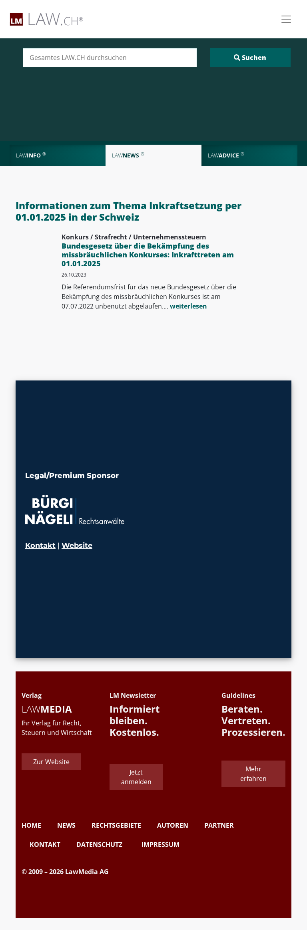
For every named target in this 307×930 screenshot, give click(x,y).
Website (77, 545)
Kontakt (40, 545)
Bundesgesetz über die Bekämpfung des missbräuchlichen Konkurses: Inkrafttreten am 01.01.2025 (148, 254)
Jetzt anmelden (136, 777)
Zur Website (51, 761)
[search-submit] (250, 57)
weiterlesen (188, 306)
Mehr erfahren (253, 774)
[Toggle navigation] (286, 19)
